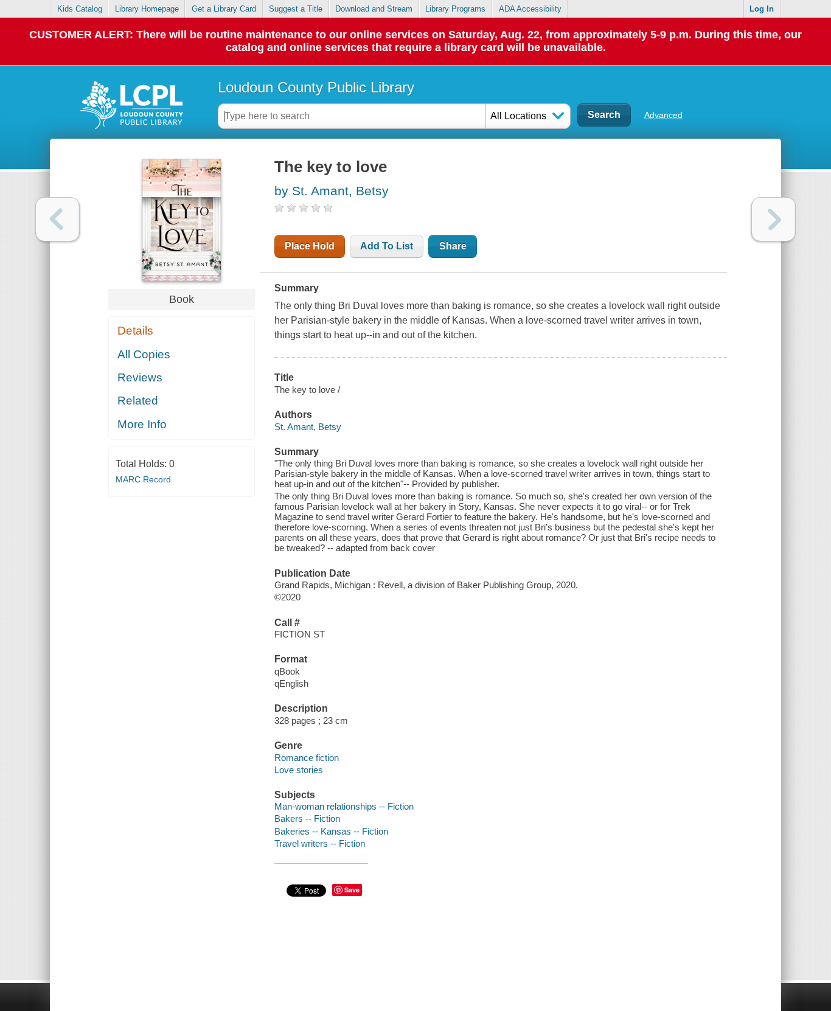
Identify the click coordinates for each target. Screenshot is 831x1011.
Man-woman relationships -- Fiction (344, 806)
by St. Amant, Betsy (331, 191)
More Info (142, 424)
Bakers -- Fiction (307, 818)
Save (352, 889)
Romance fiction (306, 757)
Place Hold (310, 246)
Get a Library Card (224, 8)
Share (453, 246)
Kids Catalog (79, 8)
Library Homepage (147, 8)
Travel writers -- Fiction (319, 843)
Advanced (663, 115)
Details (135, 330)
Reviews (139, 377)
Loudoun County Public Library (316, 87)
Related (137, 400)
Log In (761, 8)
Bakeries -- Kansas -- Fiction (331, 831)
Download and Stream (373, 8)
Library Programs (455, 8)
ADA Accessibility (530, 8)
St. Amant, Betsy (307, 427)
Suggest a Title (295, 8)
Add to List (386, 246)
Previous (57, 219)
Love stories (298, 770)
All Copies (143, 354)
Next (773, 219)
